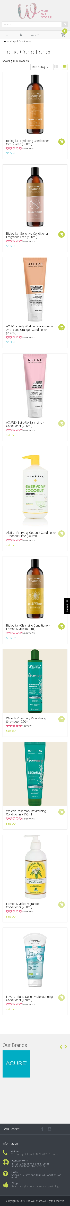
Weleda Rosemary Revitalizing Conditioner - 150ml (26, 812)
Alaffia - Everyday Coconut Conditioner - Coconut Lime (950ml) (31, 534)
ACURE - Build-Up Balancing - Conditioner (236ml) (25, 424)
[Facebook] (42, 1129)
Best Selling (38, 67)
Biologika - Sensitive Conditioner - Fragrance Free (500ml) (28, 235)
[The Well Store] (35, 11)
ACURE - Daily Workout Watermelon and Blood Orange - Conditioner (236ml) (29, 330)
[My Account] (21, 35)
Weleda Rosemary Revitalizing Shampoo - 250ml (26, 719)
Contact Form (20, 1160)
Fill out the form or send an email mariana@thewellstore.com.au (30, 1165)
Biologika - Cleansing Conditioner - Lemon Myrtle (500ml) (28, 627)
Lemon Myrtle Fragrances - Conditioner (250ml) (24, 905)
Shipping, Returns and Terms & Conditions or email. (36, 1176)
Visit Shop (35, 1054)
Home (6, 41)
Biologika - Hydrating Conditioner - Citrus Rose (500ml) (28, 142)
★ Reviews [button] (67, 606)
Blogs (15, 1183)
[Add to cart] (61, 141)
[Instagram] (49, 1129)
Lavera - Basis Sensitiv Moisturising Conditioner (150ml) (29, 998)
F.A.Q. (14, 1171)
